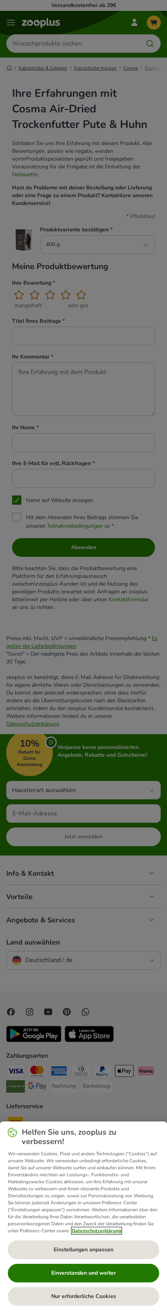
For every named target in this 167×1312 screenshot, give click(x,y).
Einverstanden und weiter (83, 1273)
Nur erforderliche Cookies (83, 1296)
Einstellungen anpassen (83, 1249)
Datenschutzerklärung (96, 1231)
